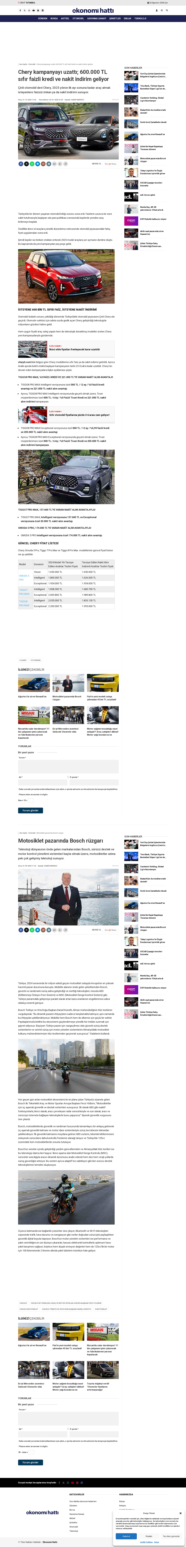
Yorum (22, 758)
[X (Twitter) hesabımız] (25, 10)
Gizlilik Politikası (146, 1542)
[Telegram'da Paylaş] (37, 163)
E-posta (74, 777)
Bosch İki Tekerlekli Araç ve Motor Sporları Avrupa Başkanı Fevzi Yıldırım (66, 1303)
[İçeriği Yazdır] (48, 163)
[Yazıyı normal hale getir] (65, 163)
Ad (21, 777)
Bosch (24, 1303)
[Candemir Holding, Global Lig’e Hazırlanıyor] (131, 104)
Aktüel (65, 18)
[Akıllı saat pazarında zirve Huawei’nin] (131, 237)
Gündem (42, 18)
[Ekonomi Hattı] (93, 13)
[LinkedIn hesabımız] (43, 10)
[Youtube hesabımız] (34, 10)
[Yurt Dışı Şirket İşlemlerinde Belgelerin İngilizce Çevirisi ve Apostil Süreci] (131, 79)
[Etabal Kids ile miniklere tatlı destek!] (131, 116)
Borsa (54, 18)
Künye (156, 1542)
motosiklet (101, 1309)
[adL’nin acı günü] (131, 201)
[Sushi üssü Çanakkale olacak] (131, 128)
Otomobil (78, 18)
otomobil (36, 660)
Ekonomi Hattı (50, 1542)
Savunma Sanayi (96, 18)
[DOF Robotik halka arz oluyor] (131, 225)
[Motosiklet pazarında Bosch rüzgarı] (68, 683)
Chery (24, 660)
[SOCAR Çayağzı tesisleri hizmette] (131, 189)
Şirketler (115, 18)
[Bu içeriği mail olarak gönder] (43, 163)
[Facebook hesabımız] (20, 10)
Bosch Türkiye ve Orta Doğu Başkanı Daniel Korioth (67, 1309)
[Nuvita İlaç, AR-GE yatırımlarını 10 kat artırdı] (131, 213)
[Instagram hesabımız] (29, 10)
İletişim (122, 1506)
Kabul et (126, 1536)
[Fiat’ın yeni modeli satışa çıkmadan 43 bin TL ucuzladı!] (103, 683)
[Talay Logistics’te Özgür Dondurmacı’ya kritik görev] (131, 176)
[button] (180, 1513)
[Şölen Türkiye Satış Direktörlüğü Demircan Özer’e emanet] (131, 249)
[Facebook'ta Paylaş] (21, 163)
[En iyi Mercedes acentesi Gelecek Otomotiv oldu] (68, 715)
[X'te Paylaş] (26, 163)
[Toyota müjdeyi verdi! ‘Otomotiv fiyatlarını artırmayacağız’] (103, 1370)
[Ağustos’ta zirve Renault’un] (34, 683)
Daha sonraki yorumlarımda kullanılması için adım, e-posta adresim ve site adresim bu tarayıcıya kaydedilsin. (68, 789)
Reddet (149, 1536)
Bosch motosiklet (29, 1309)
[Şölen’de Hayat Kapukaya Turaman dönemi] (131, 152)
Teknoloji (140, 18)
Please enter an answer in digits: (33, 794)
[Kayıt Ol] (157, 10)
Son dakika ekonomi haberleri (83, 1501)
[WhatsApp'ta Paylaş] (32, 163)
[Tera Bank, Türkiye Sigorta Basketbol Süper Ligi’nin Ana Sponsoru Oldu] (131, 92)
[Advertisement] (84, 42)
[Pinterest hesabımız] (38, 10)
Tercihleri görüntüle (171, 1536)
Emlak (127, 18)
